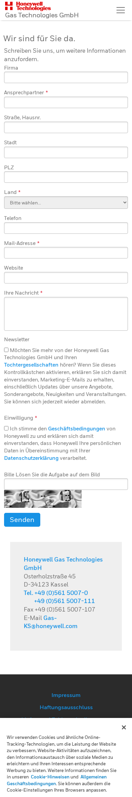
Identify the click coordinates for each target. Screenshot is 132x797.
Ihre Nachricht (23, 293)
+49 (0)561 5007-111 (64, 600)
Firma (11, 68)
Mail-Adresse (22, 243)
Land (12, 192)
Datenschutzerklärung (31, 458)
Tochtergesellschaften (31, 365)
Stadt (10, 142)
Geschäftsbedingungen (76, 428)
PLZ (9, 167)
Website (13, 268)
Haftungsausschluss (66, 707)
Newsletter (16, 339)
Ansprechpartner (26, 92)
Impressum (66, 695)
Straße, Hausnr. (22, 117)
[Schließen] (123, 727)
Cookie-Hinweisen (50, 776)
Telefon (12, 218)
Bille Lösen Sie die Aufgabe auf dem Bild (52, 474)
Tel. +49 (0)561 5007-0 (56, 592)
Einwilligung (20, 417)
